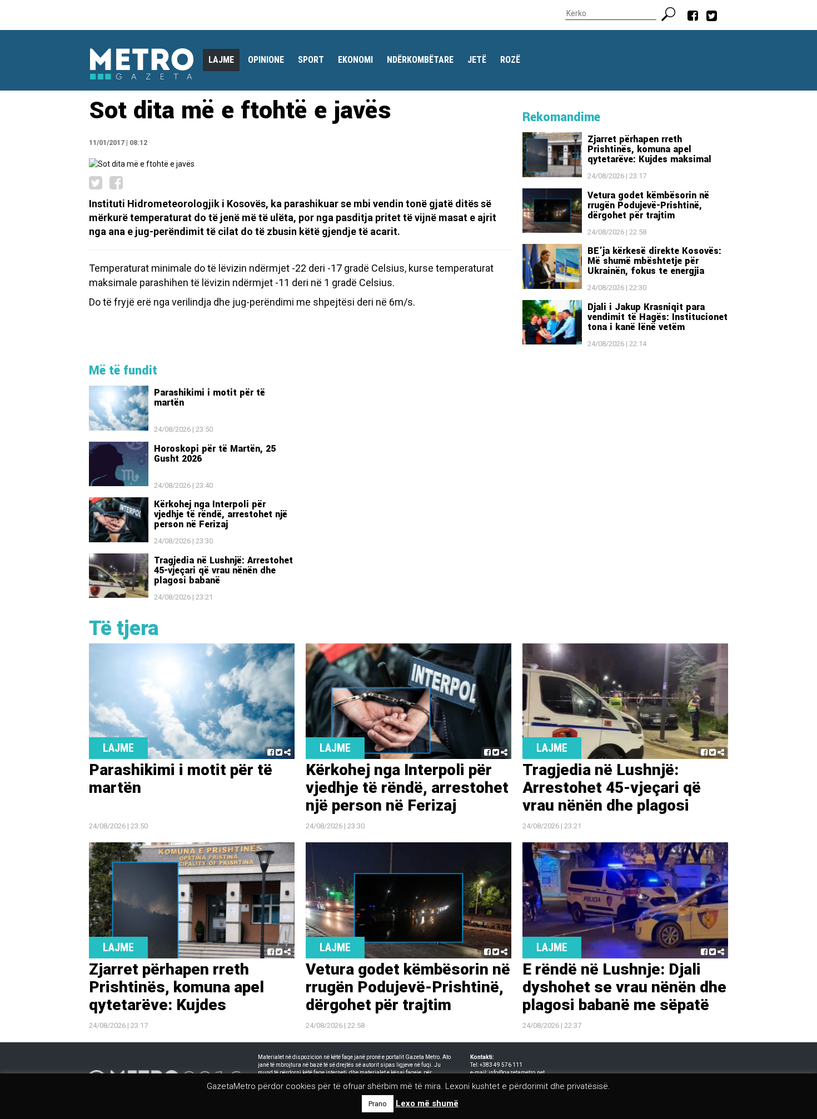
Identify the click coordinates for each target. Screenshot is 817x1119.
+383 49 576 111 (501, 1065)
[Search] (673, 12)
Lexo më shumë (427, 1103)
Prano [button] (377, 1104)
